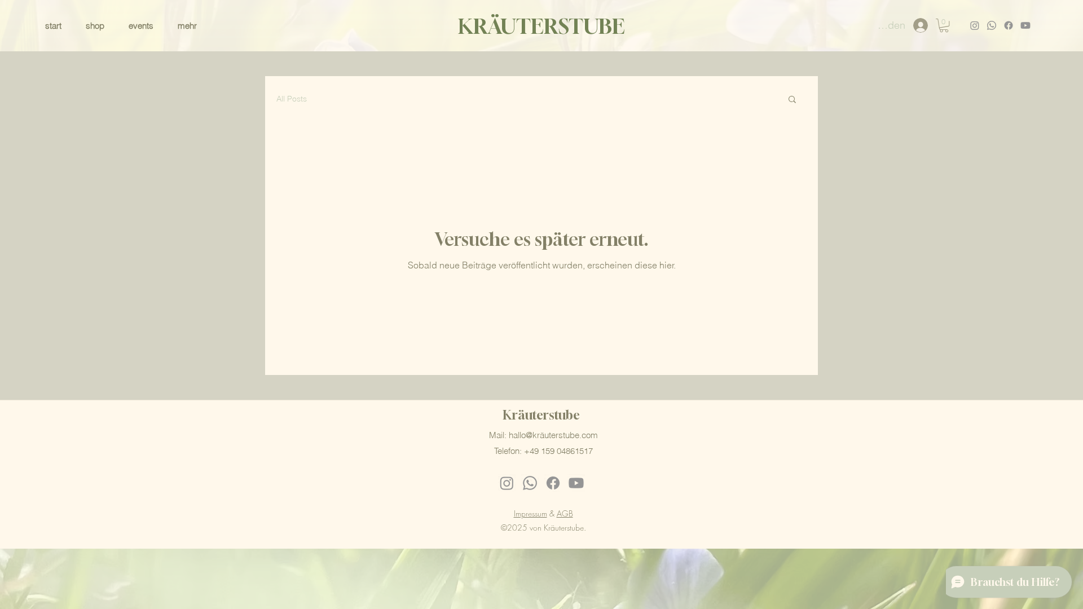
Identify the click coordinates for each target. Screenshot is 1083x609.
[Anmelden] (920, 25)
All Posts (291, 99)
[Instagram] (974, 25)
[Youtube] (1025, 25)
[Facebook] (1008, 25)
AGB (565, 513)
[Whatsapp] (991, 25)
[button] (193, 26)
